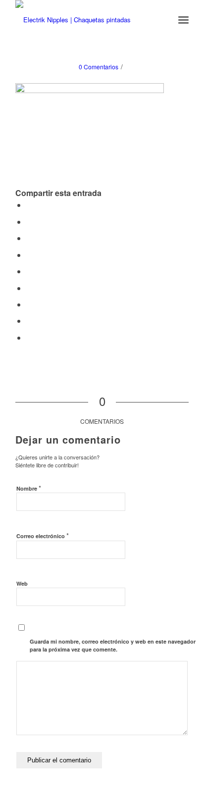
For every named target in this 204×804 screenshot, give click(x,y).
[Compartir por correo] (29, 320)
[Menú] (183, 20)
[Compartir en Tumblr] (29, 271)
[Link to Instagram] (29, 337)
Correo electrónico (42, 535)
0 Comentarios (98, 66)
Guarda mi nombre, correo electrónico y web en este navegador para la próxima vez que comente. (113, 645)
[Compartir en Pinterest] (29, 238)
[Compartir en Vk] (29, 288)
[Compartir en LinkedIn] (29, 255)
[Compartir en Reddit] (29, 304)
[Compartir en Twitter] (29, 221)
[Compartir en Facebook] (29, 205)
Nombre (28, 488)
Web (22, 583)
